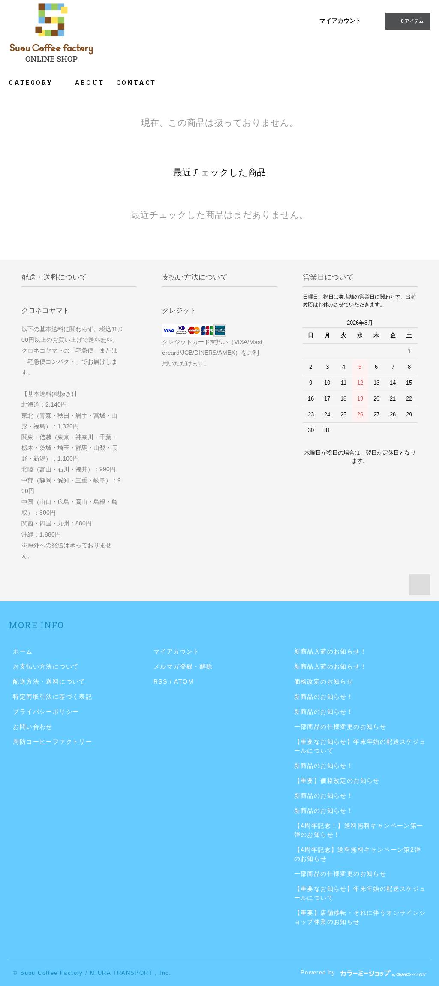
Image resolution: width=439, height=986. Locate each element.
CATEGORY (32, 82)
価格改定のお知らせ (324, 681)
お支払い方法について (46, 666)
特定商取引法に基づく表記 (52, 696)
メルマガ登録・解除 (183, 666)
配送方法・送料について (49, 681)
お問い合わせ (32, 726)
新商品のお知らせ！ (324, 696)
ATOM (184, 681)
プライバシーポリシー (46, 711)
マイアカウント (340, 20)
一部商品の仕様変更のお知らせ (340, 726)
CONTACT (136, 82)
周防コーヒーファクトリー (52, 741)
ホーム (23, 651)
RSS (160, 681)
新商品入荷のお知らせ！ (330, 651)
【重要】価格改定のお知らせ (337, 780)
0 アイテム (412, 21)
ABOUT (89, 82)
